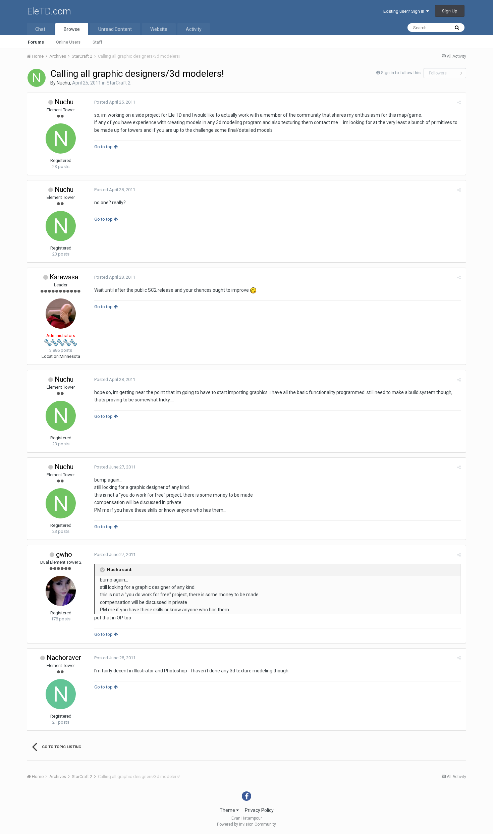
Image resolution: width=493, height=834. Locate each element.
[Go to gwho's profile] (61, 591)
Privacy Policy (259, 810)
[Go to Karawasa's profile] (61, 313)
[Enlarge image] (253, 290)
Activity (194, 29)
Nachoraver (64, 658)
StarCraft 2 (118, 83)
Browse (72, 29)
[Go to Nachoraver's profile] (61, 694)
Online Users (68, 42)
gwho (64, 554)
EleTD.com (49, 11)
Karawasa (64, 277)
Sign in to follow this (401, 72)
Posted (114, 102)
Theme (228, 810)
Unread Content (115, 29)
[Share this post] (459, 102)
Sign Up (449, 10)
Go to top (104, 146)
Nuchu (63, 83)
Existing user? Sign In (404, 11)
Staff (97, 42)
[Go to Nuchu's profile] (37, 78)
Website (158, 29)
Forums (36, 42)
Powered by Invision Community (246, 824)
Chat (40, 29)
